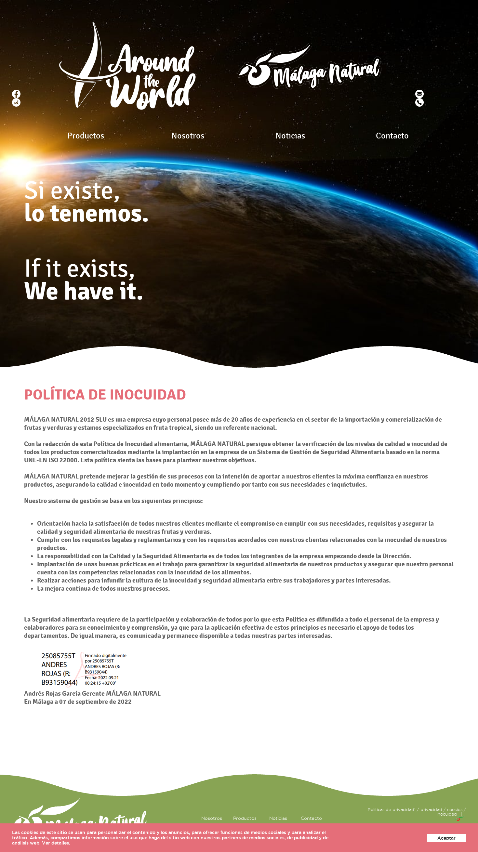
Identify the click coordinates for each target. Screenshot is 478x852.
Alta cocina (103, 194)
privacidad (431, 809)
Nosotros (187, 136)
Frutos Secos (105, 187)
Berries (98, 179)
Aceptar (446, 838)
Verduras (100, 155)
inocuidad (447, 814)
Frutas (97, 148)
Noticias (290, 136)
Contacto (392, 136)
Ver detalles (55, 842)
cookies (454, 809)
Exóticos (100, 163)
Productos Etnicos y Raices (122, 202)
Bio (94, 171)
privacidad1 (404, 809)
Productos (85, 136)
